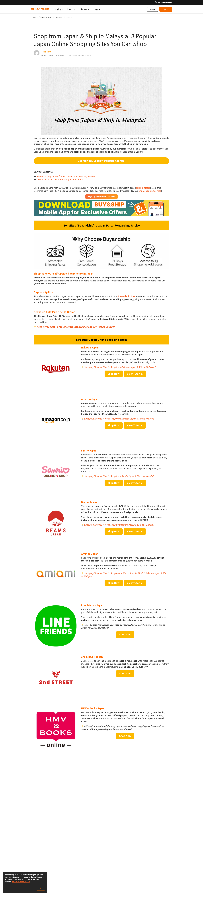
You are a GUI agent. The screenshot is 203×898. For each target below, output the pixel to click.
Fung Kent (46, 51)
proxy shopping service (149, 190)
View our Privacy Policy (21, 881)
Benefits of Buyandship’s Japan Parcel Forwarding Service (65, 176)
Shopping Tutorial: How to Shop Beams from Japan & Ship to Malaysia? (119, 524)
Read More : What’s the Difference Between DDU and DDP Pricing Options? (76, 326)
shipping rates (143, 187)
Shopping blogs (45, 17)
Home (33, 17)
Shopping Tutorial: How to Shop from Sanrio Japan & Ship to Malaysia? (119, 476)
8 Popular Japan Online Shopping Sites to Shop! (60, 179)
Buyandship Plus (126, 296)
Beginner (59, 17)
